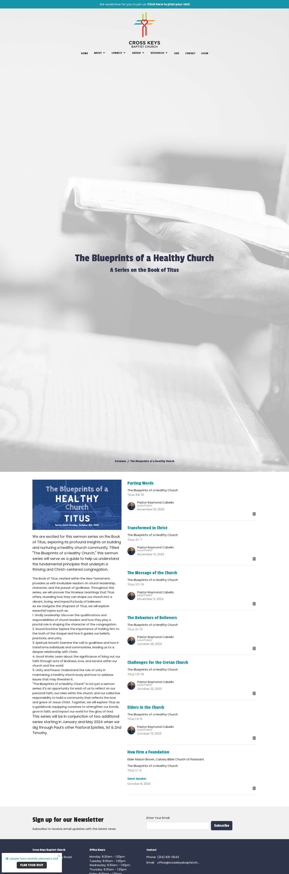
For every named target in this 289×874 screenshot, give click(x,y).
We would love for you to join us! (145, 4)
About (98, 53)
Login (204, 53)
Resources (157, 53)
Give (176, 53)
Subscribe (221, 825)
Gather (136, 53)
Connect (116, 53)
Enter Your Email (157, 818)
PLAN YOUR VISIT (31, 865)
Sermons (120, 461)
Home (84, 53)
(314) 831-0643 (168, 857)
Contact (190, 53)
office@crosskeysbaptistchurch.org (178, 862)
